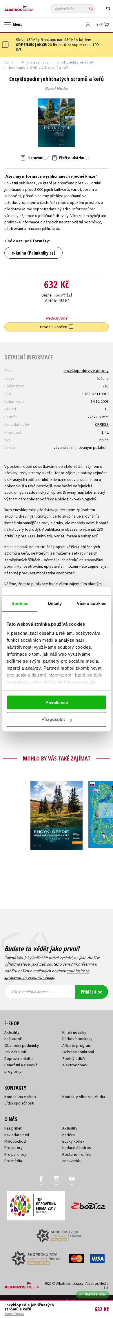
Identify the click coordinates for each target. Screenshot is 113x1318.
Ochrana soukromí (78, 1051)
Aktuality (11, 1032)
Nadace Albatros (76, 1147)
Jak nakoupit (15, 1051)
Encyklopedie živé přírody (75, 62)
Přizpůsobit (53, 719)
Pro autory (13, 1147)
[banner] (30, 7)
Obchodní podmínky (21, 1045)
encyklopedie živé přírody (86, 370)
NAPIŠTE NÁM (95, 1294)
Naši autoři (13, 1038)
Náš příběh (13, 1128)
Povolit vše (56, 702)
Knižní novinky (74, 1032)
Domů (9, 62)
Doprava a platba (19, 1058)
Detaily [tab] (55, 603)
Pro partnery (15, 1154)
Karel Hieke (56, 88)
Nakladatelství (16, 1134)
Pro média (13, 1160)
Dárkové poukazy (77, 1038)
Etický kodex (73, 1141)
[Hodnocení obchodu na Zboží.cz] (88, 1204)
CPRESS (102, 424)
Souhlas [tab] (20, 603)
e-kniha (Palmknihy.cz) (33, 253)
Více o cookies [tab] (91, 603)
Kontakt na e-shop (20, 1096)
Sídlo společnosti (19, 1103)
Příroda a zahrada (35, 62)
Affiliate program (76, 1045)
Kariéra (68, 1134)
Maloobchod (15, 1141)
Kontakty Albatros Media (83, 1096)
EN (108, 8)
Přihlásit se (91, 992)
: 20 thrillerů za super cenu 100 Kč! (57, 47)
